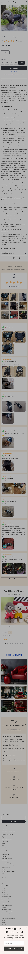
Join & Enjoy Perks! (14, 948)
